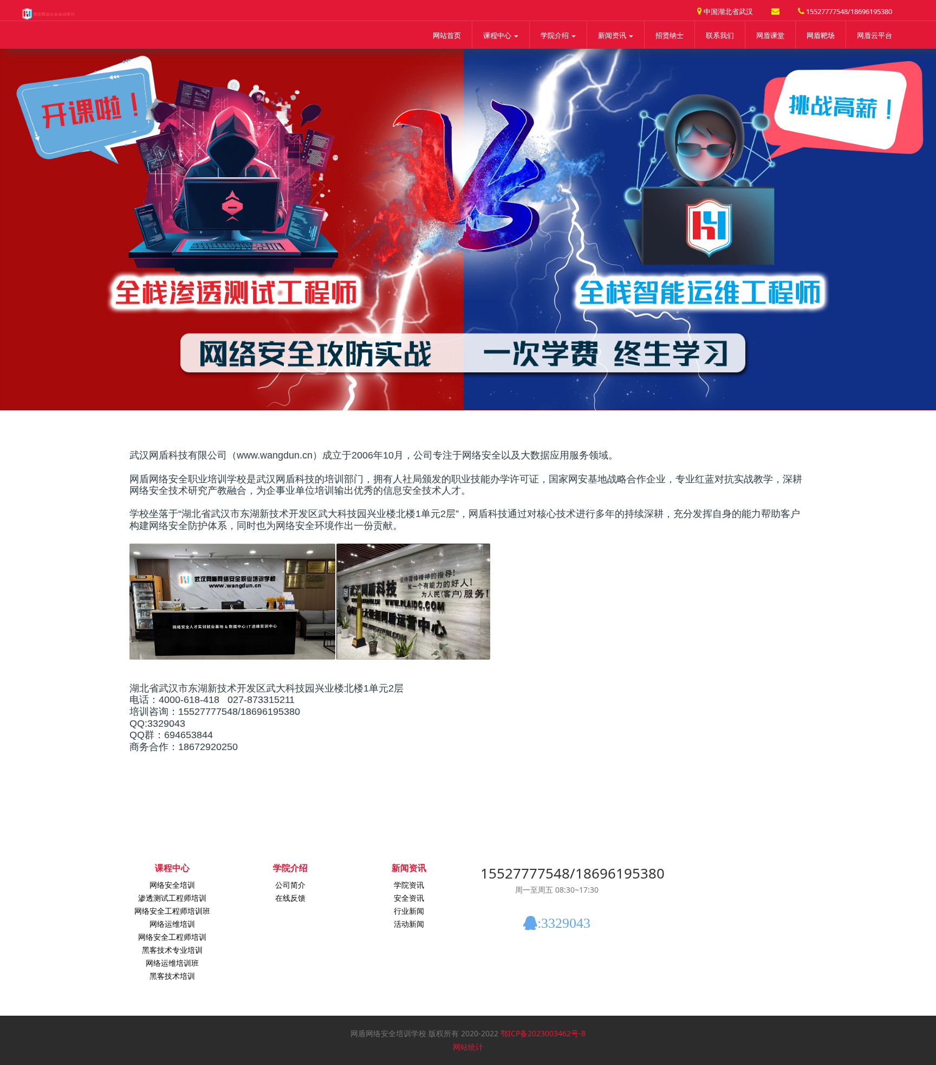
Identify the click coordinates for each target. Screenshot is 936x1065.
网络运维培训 (172, 924)
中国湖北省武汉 (727, 11)
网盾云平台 (874, 35)
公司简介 (290, 885)
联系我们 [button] (720, 35)
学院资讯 (409, 885)
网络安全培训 (172, 885)
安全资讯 (409, 898)
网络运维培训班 (172, 963)
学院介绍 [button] (555, 35)
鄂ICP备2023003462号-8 (543, 1033)
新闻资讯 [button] (613, 35)
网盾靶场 (821, 35)
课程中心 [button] (498, 35)
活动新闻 (409, 924)
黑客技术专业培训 (172, 950)
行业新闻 (409, 911)
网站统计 (468, 1047)
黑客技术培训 (172, 976)
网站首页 (447, 35)
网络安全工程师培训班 (172, 911)
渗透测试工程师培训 (172, 898)
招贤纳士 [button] (669, 35)
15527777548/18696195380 (848, 11)
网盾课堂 (770, 35)
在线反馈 (290, 898)
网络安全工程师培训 (172, 937)
